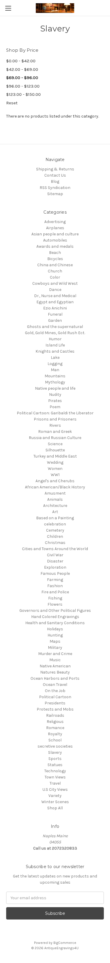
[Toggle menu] (8, 8)
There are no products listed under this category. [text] (52, 116)
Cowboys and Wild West (55, 283)
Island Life (55, 345)
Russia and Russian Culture (55, 437)
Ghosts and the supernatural (55, 326)
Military (55, 647)
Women (55, 468)
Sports (55, 758)
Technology (55, 770)
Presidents (55, 703)
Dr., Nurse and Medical (55, 295)
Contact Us (55, 175)
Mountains (55, 376)
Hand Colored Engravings (55, 616)
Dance (55, 289)
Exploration (55, 567)
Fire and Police (55, 591)
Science (55, 443)
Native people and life (55, 388)
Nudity (55, 394)
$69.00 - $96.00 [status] (22, 77)
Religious (55, 721)
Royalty (55, 733)
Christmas (55, 542)
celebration (55, 524)
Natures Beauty (55, 672)
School (55, 740)
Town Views (55, 777)
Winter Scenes (55, 801)
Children (55, 536)
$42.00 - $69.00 (22, 69)
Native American (55, 666)
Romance (55, 727)
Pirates (55, 400)
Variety (55, 795)
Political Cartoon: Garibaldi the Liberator (55, 413)
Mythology (55, 382)
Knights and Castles (55, 351)
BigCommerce (64, 943)
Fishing (55, 598)
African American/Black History (55, 487)
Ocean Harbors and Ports (55, 678)
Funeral (55, 314)
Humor (55, 338)
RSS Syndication (55, 187)
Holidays (55, 629)
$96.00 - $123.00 (23, 86)
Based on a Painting (55, 517)
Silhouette (55, 450)
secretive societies (55, 746)
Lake (55, 357)
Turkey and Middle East (55, 456)
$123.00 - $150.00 (23, 94)
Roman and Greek (55, 431)
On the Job (55, 690)
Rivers (55, 425)
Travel (55, 783)
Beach (55, 252)
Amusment (55, 493)
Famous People (55, 573)
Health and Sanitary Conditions (55, 622)
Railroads (55, 715)
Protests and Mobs (55, 709)
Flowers (55, 604)
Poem (55, 406)
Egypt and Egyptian (55, 301)
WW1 (55, 474)
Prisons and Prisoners (55, 419)
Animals (55, 499)
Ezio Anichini (55, 308)
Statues (55, 764)
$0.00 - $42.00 (20, 60)
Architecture (55, 505)
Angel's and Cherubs (55, 480)
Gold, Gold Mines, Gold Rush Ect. (55, 332)
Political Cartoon (55, 696)
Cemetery (55, 530)
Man (55, 369)
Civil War (55, 554)
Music (55, 659)
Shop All (55, 807)
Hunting (55, 635)
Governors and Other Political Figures (55, 610)
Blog (55, 181)
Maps (55, 641)
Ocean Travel (55, 684)
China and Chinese (55, 264)
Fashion (55, 585)
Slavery (55, 752)
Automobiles (55, 240)
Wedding (55, 462)
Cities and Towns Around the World (55, 548)
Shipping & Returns (55, 169)
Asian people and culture (55, 234)
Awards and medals (55, 246)
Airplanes (55, 227)
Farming (55, 579)
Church (55, 271)
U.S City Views (55, 789)
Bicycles (55, 258)
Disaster (55, 561)
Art (55, 511)
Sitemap (55, 193)
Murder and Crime (55, 653)
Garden (55, 320)
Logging (55, 363)
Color (55, 277)
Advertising (55, 221)
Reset (12, 102)
